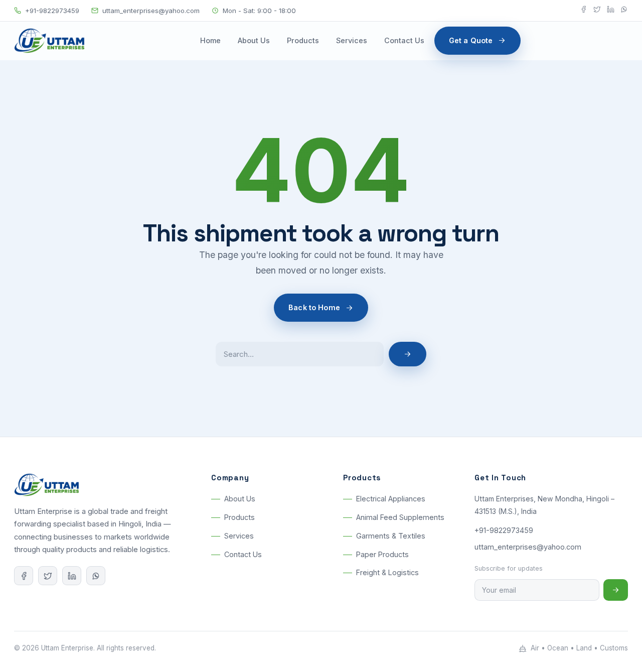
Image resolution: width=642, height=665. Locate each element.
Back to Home (314, 307)
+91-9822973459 (52, 11)
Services (351, 40)
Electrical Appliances (390, 499)
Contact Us (404, 40)
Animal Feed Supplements (400, 517)
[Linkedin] (610, 11)
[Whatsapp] (624, 11)
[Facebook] (583, 11)
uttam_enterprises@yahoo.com (151, 11)
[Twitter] (597, 11)
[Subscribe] (615, 590)
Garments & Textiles (390, 535)
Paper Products (382, 554)
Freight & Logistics (387, 573)
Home (210, 40)
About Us (254, 40)
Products (303, 40)
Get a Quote (471, 40)
